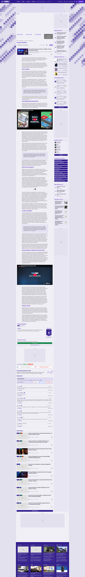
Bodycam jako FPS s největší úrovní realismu (35, 573)
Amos (20, 405)
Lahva (20, 417)
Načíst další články (35, 510)
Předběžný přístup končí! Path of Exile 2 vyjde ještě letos (23, 557)
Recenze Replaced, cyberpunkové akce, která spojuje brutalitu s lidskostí (39, 473)
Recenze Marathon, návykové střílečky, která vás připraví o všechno (38, 488)
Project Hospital (21, 40)
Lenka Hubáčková (31, 468)
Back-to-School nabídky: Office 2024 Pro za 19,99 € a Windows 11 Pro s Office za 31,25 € (49, 573)
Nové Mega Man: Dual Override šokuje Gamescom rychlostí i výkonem (59, 223)
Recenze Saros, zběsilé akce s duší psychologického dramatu (39, 465)
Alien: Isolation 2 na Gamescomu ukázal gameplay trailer (58, 211)
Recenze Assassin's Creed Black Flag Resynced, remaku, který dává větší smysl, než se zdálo (38, 441)
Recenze (26, 40)
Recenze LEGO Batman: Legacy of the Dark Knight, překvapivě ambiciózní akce (39, 457)
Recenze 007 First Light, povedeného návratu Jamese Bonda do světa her (40, 449)
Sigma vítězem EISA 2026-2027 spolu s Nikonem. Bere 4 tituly (61, 573)
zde (33, 373)
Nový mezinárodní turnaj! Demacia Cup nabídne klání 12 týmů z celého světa (61, 554)
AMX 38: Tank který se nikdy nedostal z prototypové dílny (59, 202)
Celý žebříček (61, 154)
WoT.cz (56, 204)
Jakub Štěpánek (25, 45)
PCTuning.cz (57, 219)
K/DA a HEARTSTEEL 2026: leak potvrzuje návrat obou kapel (61, 557)
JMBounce (20, 423)
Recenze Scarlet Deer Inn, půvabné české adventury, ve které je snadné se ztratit (40, 434)
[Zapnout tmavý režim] (77, 1)
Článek (19, 49)
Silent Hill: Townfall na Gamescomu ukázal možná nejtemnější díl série (48, 559)
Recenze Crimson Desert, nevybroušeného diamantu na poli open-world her (40, 480)
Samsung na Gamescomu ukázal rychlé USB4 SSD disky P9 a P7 (36, 557)
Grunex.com (57, 225)
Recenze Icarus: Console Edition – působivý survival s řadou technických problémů (39, 496)
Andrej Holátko (31, 483)
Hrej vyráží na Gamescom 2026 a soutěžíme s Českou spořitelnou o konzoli (40, 50)
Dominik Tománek (31, 437)
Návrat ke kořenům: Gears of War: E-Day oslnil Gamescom (22, 560)
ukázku (40, 373)
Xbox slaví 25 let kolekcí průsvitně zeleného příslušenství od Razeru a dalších (59, 217)
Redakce (31, 54)
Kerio (19, 386)
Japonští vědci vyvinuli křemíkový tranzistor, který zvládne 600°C (36, 560)
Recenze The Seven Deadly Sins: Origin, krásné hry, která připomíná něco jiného (39, 504)
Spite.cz (56, 209)
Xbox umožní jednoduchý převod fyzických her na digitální (59, 207)
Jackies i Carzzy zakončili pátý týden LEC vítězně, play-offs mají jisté (61, 560)
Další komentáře (61, 107)
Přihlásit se (81, 1)
